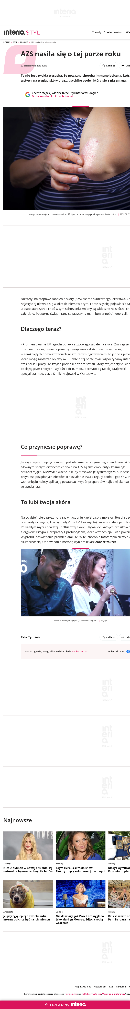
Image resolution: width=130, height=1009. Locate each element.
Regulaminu (71, 993)
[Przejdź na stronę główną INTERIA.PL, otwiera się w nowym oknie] (14, 32)
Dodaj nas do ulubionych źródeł (65, 96)
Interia (6, 42)
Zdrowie (24, 42)
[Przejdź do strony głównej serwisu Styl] (33, 32)
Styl (15, 42)
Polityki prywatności (91, 993)
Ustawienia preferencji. (113, 994)
